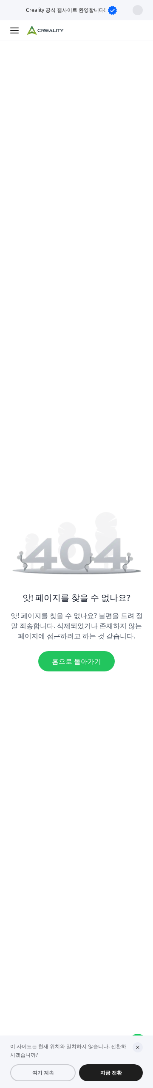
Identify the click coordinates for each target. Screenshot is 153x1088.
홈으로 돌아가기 (76, 661)
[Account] (138, 30)
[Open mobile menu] (15, 30)
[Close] (138, 1047)
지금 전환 (111, 1072)
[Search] (121, 30)
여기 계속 (43, 1072)
